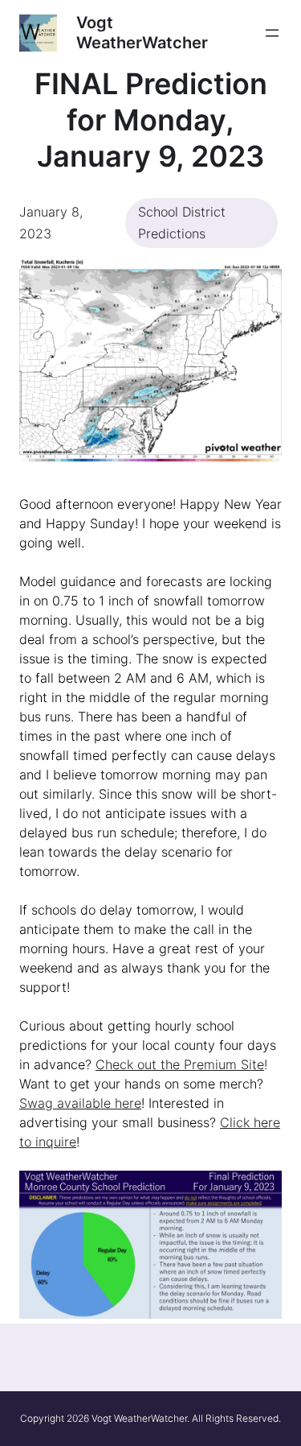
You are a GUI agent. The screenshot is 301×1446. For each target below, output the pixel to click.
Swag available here (80, 1103)
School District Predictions (182, 223)
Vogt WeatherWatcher (142, 32)
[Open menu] (272, 33)
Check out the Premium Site (180, 1064)
